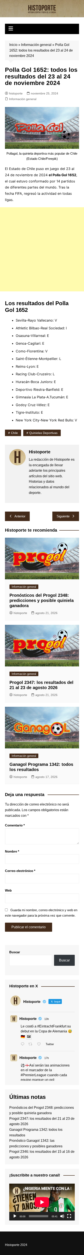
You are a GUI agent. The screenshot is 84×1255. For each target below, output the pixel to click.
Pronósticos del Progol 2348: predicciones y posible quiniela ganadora (41, 600)
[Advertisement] (42, 249)
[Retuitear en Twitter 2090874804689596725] (31, 1044)
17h (46, 1058)
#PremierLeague (33, 1075)
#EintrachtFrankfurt (51, 1026)
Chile (14, 433)
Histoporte (28, 1019)
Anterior (19, 516)
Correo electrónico (20, 871)
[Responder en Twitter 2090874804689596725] (24, 1044)
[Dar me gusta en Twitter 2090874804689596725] (40, 1044)
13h (46, 1019)
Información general (36, 45)
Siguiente (63, 516)
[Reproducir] (15, 1216)
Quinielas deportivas (43, 433)
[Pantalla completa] (69, 1216)
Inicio (13, 45)
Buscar (14, 952)
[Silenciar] (62, 1216)
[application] (42, 1202)
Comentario (15, 825)
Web (8, 890)
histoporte (16, 93)
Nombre (12, 851)
